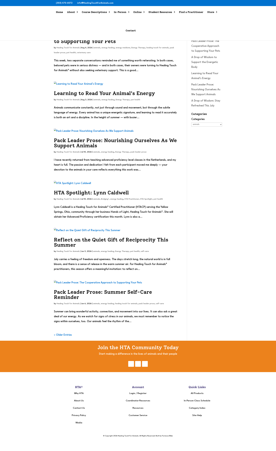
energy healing (108, 48)
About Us (79, 401)
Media (79, 423)
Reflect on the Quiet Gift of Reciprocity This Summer (111, 242)
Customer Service (138, 415)
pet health (71, 53)
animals (97, 48)
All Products (197, 393)
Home (59, 12)
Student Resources (160, 12)
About (71, 12)
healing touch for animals (157, 48)
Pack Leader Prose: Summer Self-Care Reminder (103, 294)
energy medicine (123, 48)
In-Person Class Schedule (197, 401)
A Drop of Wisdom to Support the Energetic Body (204, 62)
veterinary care (84, 53)
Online (137, 12)
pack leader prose (138, 152)
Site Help (197, 415)
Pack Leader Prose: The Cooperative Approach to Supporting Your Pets (205, 46)
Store (210, 12)
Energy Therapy (138, 48)
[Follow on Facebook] (131, 364)
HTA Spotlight (146, 199)
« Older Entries (63, 335)
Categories (198, 119)
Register (141, 393)
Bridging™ (105, 199)
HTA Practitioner (131, 199)
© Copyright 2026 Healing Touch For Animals (121, 436)
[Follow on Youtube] (145, 364)
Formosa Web (167, 436)
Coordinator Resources (138, 401)
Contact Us (79, 408)
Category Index (197, 408)
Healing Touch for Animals (68, 48)
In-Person (120, 12)
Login (132, 393)
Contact (131, 31)
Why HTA (79, 393)
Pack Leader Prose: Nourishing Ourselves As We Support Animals (115, 143)
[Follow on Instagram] (138, 364)
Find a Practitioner (191, 12)
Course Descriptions (94, 12)
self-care (145, 251)
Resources (138, 408)
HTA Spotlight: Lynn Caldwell (91, 193)
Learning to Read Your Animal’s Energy (104, 93)
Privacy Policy (79, 415)
